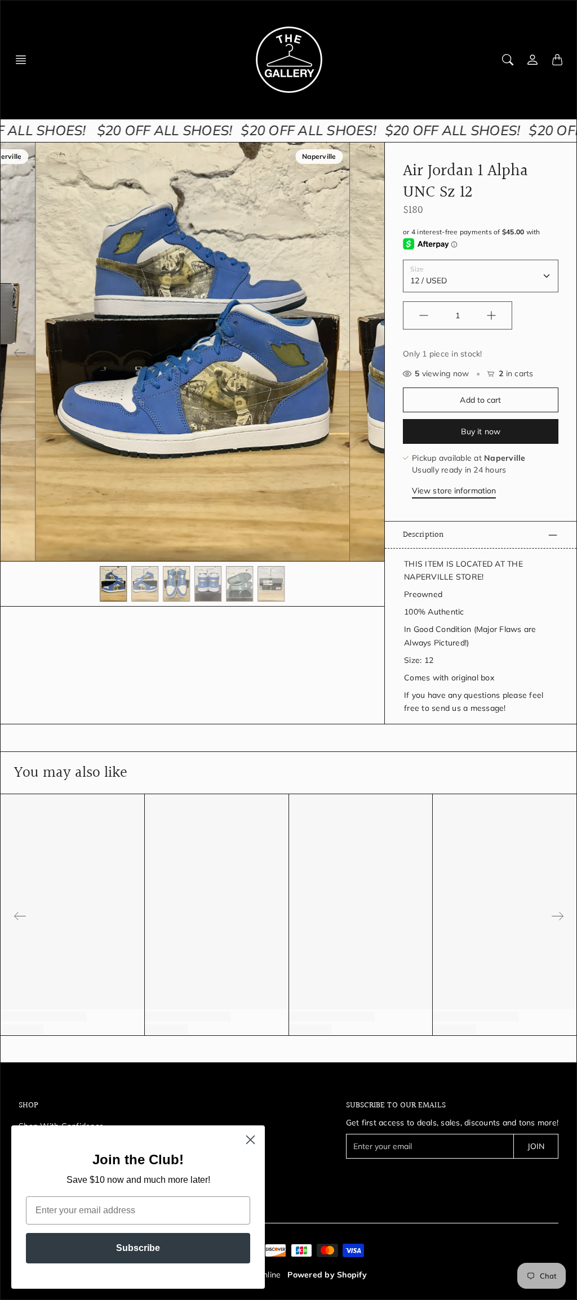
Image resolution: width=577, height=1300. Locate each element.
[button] (24, 59)
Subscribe (138, 1248)
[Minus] (423, 315)
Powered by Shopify (327, 1275)
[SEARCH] (507, 59)
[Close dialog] (250, 1140)
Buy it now (480, 431)
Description (423, 534)
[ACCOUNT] (532, 59)
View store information (454, 491)
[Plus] (491, 315)
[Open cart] (557, 59)
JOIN (535, 1146)
